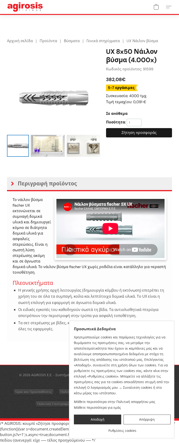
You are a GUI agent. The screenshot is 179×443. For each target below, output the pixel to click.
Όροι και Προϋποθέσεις (33, 392)
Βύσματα (72, 40)
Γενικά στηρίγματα (103, 40)
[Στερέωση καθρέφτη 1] (48, 146)
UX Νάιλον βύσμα (142, 40)
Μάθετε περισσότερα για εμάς (97, 407)
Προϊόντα (48, 40)
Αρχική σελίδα (20, 40)
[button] (25, 7)
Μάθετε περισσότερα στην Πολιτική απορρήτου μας (114, 401)
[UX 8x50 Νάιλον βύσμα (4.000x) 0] (18, 146)
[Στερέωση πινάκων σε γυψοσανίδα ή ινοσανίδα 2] (83, 146)
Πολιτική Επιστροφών (54, 404)
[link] (122, 428)
